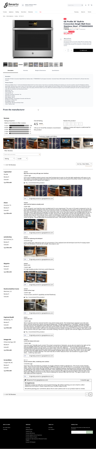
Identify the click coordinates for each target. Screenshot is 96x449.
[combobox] (75, 5)
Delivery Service (29, 429)
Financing (5, 429)
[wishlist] (88, 5)
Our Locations (51, 429)
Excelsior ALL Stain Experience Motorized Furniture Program (36, 439)
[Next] (61, 39)
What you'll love (67, 38)
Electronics (30, 11)
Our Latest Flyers (6, 427)
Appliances (11, 11)
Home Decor (23, 11)
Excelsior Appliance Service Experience (34, 435)
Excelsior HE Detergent (30, 442)
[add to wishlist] (71, 50)
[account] (85, 5)
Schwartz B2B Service (30, 433)
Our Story (51, 427)
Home (4, 16)
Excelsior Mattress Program (31, 436)
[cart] (91, 5)
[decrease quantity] (68, 51)
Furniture (5, 11)
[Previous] (5, 39)
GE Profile (67, 29)
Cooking (16, 16)
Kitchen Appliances (10, 16)
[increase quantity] (68, 49)
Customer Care (29, 431)
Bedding (17, 11)
